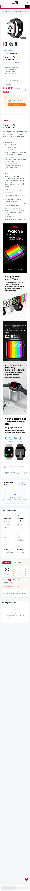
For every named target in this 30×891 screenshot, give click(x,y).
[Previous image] (5, 28)
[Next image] (24, 28)
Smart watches (19, 466)
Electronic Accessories (11, 11)
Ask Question (23, 483)
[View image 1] (5, 44)
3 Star (23, 579)
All (9, 579)
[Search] (27, 6)
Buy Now (22, 888)
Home (2, 11)
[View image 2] (11, 44)
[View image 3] (16, 44)
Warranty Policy (14, 472)
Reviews (7, 562)
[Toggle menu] (2, 2)
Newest (11, 582)
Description (6, 120)
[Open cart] (27, 2)
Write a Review (17, 562)
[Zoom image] (24, 18)
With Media (5, 582)
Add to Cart (8, 888)
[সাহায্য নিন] (26, 879)
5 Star (14, 579)
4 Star (19, 579)
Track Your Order (21, 474)
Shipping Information (11, 474)
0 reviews (18, 62)
